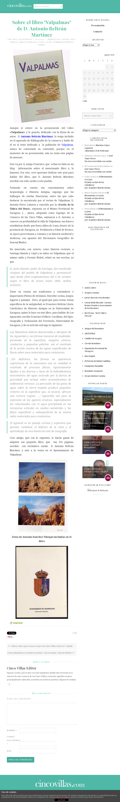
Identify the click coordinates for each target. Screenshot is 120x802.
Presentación (97, 25)
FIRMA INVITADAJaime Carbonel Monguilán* (93, 445)
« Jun (84, 101)
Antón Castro (90, 288)
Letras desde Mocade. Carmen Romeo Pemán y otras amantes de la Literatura (98, 305)
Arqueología (53, 39)
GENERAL (14, 42)
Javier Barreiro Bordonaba (97, 298)
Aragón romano (92, 293)
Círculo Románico (93, 343)
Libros (22, 42)
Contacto (97, 31)
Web (9, 751)
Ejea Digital (90, 356)
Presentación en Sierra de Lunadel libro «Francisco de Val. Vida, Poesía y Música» (97, 418)
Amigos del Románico (94, 328)
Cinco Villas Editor (22, 39)
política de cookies (62, 797)
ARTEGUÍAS (90, 333)
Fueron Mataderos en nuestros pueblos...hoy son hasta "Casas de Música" (39, 653)
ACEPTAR (61, 800)
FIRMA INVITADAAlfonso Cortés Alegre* (96, 470)
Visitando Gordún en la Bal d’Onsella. (98, 397)
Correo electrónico (13, 740)
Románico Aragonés (94, 371)
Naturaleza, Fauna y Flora (39, 42)
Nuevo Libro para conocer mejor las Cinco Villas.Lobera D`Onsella (41, 646)
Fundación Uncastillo (94, 366)
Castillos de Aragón (93, 338)
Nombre (12, 730)
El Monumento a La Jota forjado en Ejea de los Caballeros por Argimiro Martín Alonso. (98, 182)
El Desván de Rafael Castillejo (97, 361)
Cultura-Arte (68, 39)
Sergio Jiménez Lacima (95, 376)
